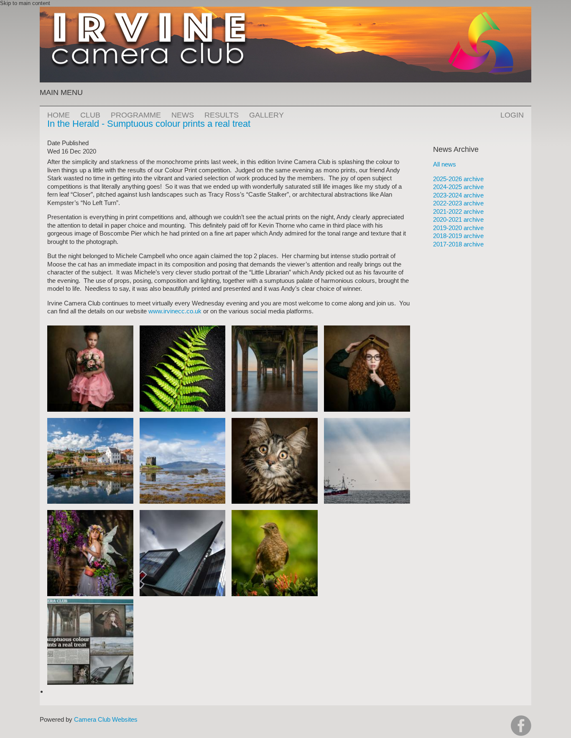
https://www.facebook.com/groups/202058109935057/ (521, 725)
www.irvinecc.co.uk (174, 311)
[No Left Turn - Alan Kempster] (183, 514)
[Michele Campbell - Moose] (275, 421)
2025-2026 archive (458, 178)
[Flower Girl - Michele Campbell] (90, 329)
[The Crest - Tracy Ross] (367, 421)
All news (444, 164)
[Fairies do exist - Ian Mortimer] (90, 514)
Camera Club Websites (106, 719)
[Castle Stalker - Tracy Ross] (183, 421)
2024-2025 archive (458, 186)
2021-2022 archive (458, 211)
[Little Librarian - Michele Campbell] (367, 329)
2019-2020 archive (458, 227)
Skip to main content (25, 3)
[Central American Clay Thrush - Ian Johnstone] (275, 514)
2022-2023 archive (458, 203)
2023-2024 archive (458, 195)
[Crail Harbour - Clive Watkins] (90, 421)
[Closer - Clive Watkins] (183, 329)
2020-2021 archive (458, 219)
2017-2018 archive (458, 244)
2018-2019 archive (458, 235)
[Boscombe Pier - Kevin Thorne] (275, 329)
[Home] (285, 10)
